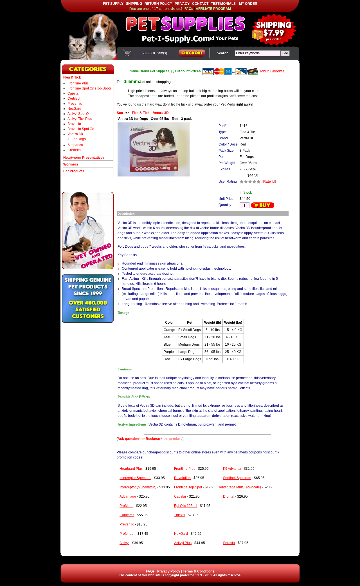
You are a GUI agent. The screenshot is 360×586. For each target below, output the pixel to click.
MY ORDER (248, 4)
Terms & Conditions (198, 571)
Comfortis (127, 515)
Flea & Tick (141, 113)
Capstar (74, 93)
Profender (127, 534)
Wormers (70, 164)
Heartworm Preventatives (84, 158)
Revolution (182, 478)
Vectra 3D (161, 113)
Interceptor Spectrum (135, 478)
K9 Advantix (232, 469)
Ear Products (73, 171)
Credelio (74, 150)
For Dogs (79, 139)
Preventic (75, 104)
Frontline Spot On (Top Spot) (89, 88)
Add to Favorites (272, 71)
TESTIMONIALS (223, 4)
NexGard (74, 109)
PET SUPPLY (113, 4)
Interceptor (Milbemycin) (138, 487)
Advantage (128, 496)
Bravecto (74, 124)
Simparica (75, 145)
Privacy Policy (168, 571)
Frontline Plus (78, 83)
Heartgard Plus (131, 469)
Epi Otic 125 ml (185, 506)
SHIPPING (134, 4)
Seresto (229, 543)
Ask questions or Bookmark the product (150, 439)
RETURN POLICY (158, 4)
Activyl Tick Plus (80, 119)
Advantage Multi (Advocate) (240, 487)
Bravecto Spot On (81, 129)
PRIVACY (182, 4)
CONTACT (200, 4)
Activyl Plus (183, 543)
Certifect (74, 98)
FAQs (150, 571)
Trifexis (179, 515)
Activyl (124, 543)
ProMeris (126, 506)
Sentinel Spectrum (237, 478)
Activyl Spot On (79, 114)
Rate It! (269, 182)
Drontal (228, 496)
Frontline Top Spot (188, 487)
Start (121, 113)
